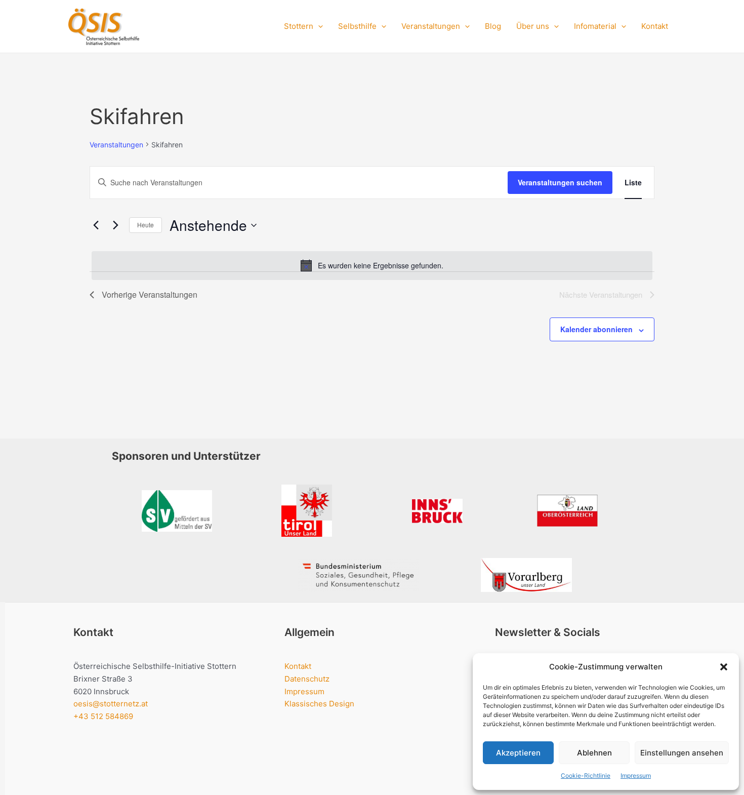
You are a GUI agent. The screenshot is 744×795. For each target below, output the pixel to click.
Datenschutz (306, 679)
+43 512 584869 (103, 716)
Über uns (532, 26)
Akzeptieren (518, 753)
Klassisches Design (319, 703)
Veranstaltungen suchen (560, 182)
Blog (493, 26)
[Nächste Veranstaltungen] (115, 225)
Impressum (636, 775)
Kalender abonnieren (596, 329)
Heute (145, 224)
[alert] (372, 265)
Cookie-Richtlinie (585, 775)
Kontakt (654, 26)
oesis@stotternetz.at (110, 703)
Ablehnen (594, 753)
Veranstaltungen (116, 144)
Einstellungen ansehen (681, 753)
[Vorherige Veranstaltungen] (96, 225)
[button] (724, 667)
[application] (318, 26)
